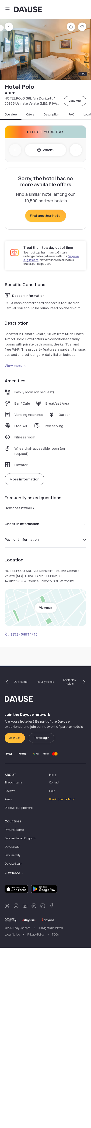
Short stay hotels (69, 682)
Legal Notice (12, 934)
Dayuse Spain (13, 864)
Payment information (22, 539)
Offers (30, 114)
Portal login (41, 738)
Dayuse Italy (12, 855)
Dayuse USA (13, 847)
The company (13, 782)
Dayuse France (14, 830)
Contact (54, 782)
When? (48, 149)
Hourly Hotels (45, 682)
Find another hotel (45, 215)
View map (75, 101)
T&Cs (55, 934)
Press (8, 799)
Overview (11, 114)
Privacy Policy (35, 934)
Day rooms (20, 682)
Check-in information (22, 524)
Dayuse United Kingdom (20, 838)
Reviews (10, 791)
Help (52, 791)
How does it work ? (20, 508)
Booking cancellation (62, 799)
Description (51, 114)
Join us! (14, 738)
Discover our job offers (18, 808)
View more (14, 365)
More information (24, 479)
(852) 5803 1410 (24, 634)
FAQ (71, 114)
